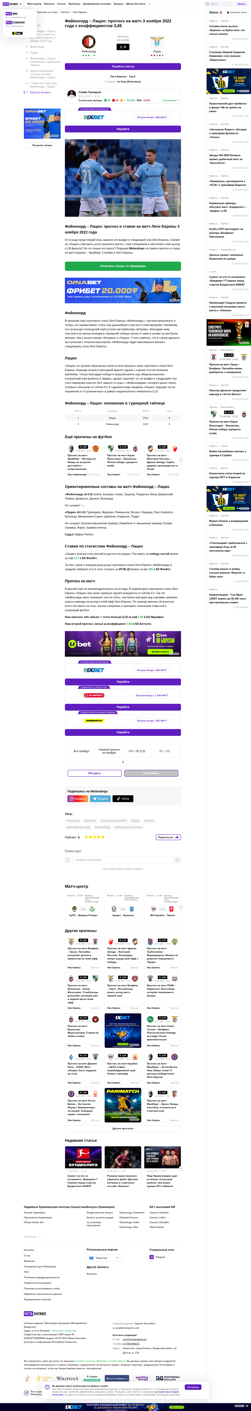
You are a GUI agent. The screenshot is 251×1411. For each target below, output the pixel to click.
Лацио (157, 51)
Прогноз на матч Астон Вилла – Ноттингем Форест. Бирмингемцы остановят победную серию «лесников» (81, 1107)
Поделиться (165, 837)
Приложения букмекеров (38, 1217)
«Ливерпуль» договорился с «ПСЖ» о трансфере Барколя (227, 183)
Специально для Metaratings (40, 1266)
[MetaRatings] (35, 1313)
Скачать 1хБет (158, 1217)
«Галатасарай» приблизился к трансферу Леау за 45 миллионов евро (228, 546)
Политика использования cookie (42, 1288)
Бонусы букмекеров (101, 1207)
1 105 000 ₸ (152, 695)
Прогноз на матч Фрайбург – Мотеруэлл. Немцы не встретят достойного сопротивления (82, 462)
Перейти (123, 129)
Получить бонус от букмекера (123, 266)
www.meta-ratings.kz (63, 1330)
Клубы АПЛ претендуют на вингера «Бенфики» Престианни (226, 232)
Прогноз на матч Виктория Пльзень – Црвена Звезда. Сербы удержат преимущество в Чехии (162, 462)
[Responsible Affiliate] (168, 1379)
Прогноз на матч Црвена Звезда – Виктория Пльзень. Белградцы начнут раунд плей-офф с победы (122, 955)
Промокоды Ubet (128, 1227)
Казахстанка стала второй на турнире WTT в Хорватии (227, 475)
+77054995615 (131, 1343)
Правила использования (37, 1282)
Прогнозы (74, 3)
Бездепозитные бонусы (100, 1212)
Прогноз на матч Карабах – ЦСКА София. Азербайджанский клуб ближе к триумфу (122, 1068)
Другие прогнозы (81, 931)
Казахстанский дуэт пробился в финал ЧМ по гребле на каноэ (228, 107)
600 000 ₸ (152, 117)
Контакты (29, 1250)
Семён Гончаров (90, 92)
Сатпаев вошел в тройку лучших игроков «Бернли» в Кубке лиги (227, 572)
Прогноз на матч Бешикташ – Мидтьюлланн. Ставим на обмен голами (83, 1031)
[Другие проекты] (12, 4)
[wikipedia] (67, 1378)
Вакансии (29, 1261)
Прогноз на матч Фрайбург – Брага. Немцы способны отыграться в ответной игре (162, 1105)
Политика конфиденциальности (41, 1277)
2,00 (140, 617)
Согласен (193, 1387)
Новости (49, 3)
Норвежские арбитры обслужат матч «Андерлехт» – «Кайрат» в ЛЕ (228, 207)
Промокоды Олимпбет (131, 1212)
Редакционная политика (37, 1299)
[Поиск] (207, 4)
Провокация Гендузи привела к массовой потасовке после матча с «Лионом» (228, 306)
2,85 (150, 569)
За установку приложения (94, 1224)
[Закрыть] (245, 1406)
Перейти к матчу (123, 66)
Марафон (90, 820)
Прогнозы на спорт (114, 820)
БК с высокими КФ (162, 1207)
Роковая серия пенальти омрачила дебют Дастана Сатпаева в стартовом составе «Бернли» (122, 1180)
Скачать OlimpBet (159, 1222)
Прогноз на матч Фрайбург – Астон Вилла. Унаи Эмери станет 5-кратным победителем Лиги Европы (162, 1070)
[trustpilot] (92, 1378)
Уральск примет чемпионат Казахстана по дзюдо (226, 256)
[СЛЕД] (181, 460)
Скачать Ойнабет (159, 1212)
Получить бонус (42, 130)
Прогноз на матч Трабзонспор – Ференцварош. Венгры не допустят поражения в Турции (162, 955)
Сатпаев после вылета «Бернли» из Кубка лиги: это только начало (227, 30)
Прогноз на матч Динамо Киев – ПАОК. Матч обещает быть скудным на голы (82, 1068)
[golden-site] (43, 1378)
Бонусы (118, 3)
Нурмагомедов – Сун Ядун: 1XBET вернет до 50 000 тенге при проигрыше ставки (227, 598)
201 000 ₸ (152, 720)
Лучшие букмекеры (34, 1212)
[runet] (27, 1378)
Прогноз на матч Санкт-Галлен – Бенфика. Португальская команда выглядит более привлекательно (161, 1033)
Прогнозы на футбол (128, 827)
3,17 (76, 558)
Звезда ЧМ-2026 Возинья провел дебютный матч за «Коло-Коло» (225, 159)
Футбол (149, 820)
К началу (34, 22)
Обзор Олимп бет (34, 1222)
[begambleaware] (117, 1378)
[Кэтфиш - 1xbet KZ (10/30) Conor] (125, 1407)
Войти (242, 4)
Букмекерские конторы (97, 3)
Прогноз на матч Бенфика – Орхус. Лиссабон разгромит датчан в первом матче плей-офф (83, 953)
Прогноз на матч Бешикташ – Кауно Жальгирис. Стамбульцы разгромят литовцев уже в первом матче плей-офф (83, 994)
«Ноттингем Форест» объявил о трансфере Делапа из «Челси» (228, 133)
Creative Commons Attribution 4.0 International (100, 1361)
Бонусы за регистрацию (100, 1217)
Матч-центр (34, 3)
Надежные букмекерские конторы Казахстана (55, 1207)
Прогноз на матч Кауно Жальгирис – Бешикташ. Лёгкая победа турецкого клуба (122, 460)
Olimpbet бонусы (128, 1217)
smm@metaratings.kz (135, 1339)
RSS (26, 1272)
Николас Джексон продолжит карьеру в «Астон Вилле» (227, 392)
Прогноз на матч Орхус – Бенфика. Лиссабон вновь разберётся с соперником (225, 368)
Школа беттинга (135, 3)
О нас (27, 1255)
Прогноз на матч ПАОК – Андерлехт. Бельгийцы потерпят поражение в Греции (161, 990)
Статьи (61, 3)
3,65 (129, 623)
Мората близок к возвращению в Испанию (228, 522)
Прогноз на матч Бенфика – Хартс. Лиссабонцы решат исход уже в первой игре (122, 990)
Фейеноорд (89, 51)
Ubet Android (157, 1227)
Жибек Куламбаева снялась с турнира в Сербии (227, 453)
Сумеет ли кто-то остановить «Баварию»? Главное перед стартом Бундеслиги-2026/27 (82, 1180)
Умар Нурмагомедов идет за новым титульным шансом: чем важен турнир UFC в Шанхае (162, 1180)
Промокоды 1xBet (129, 1222)
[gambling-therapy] (142, 1378)
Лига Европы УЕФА (78, 827)
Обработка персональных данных (43, 1294)
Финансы (92, 1273)
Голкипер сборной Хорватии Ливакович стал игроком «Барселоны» (227, 56)
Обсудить (94, 773)
